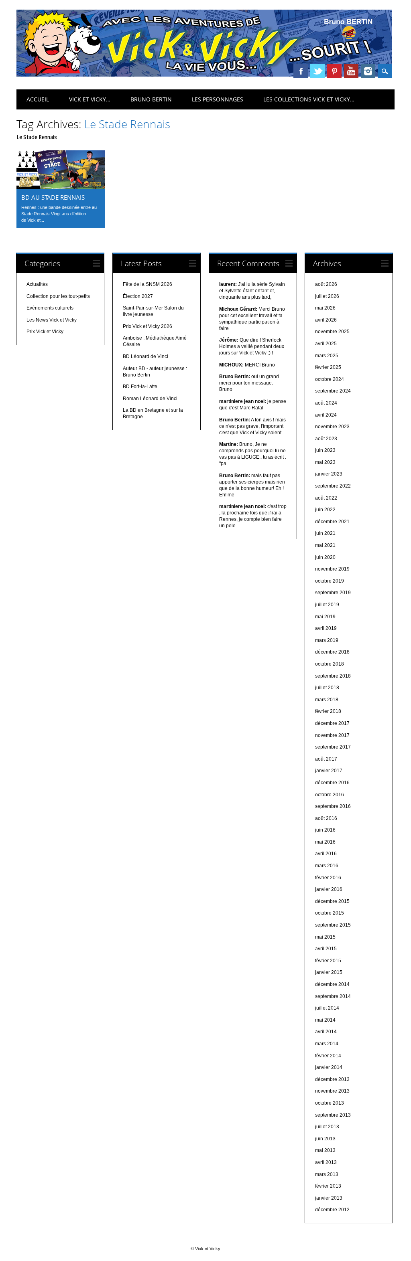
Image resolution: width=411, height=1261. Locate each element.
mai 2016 (325, 842)
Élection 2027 (138, 296)
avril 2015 (326, 948)
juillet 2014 (327, 1008)
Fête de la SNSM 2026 (147, 284)
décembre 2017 (332, 723)
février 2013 (328, 1186)
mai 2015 (325, 937)
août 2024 (326, 403)
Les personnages (217, 99)
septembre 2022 (333, 486)
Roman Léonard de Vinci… (152, 398)
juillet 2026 (327, 296)
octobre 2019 (329, 581)
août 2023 (326, 438)
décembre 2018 (332, 652)
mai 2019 (325, 616)
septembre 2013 (333, 1115)
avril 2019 (326, 628)
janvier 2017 (328, 770)
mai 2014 (325, 1020)
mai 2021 (325, 545)
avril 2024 (326, 415)
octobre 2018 (329, 664)
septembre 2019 (333, 592)
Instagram (368, 71)
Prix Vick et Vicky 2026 (147, 326)
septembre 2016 (333, 806)
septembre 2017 (333, 747)
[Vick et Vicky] (204, 74)
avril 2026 (326, 320)
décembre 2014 (332, 984)
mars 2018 (326, 699)
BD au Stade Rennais (53, 197)
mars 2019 (326, 640)
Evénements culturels (49, 308)
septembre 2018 (333, 676)
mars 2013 (326, 1174)
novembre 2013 (332, 1091)
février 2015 (328, 960)
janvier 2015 (328, 972)
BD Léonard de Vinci (145, 356)
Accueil (37, 99)
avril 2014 (326, 1031)
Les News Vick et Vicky (51, 320)
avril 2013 (326, 1162)
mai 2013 (325, 1150)
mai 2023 (325, 462)
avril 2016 (326, 853)
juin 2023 (325, 450)
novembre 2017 (332, 735)
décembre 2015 (332, 901)
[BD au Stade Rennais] (60, 187)
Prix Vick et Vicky (44, 331)
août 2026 (326, 284)
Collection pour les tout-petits (58, 296)
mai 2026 (325, 308)
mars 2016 (326, 865)
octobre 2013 (329, 1103)
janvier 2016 (328, 889)
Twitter (317, 71)
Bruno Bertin (151, 99)
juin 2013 (325, 1139)
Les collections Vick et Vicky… (308, 99)
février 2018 (328, 711)
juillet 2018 (327, 687)
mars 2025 (326, 355)
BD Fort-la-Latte (140, 386)
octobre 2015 (329, 913)
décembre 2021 (332, 521)
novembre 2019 (332, 569)
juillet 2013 (327, 1126)
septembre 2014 (333, 996)
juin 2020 (325, 557)
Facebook (300, 71)
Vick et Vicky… (89, 99)
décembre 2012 (332, 1209)
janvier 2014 (328, 1067)
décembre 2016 (332, 782)
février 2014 (328, 1056)
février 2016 (328, 877)
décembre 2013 (332, 1079)
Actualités (37, 284)
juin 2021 (325, 533)
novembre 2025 (332, 331)
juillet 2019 (327, 604)
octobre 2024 (329, 379)
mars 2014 (326, 1043)
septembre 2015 (333, 925)
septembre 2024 (333, 391)
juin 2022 (325, 509)
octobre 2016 (329, 794)
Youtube (351, 71)
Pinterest (334, 71)
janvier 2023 (328, 474)
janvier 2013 (328, 1198)
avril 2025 (326, 343)
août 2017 (326, 759)
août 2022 (326, 498)
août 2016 (326, 818)
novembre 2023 (332, 426)
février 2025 (328, 367)
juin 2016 (325, 830)
